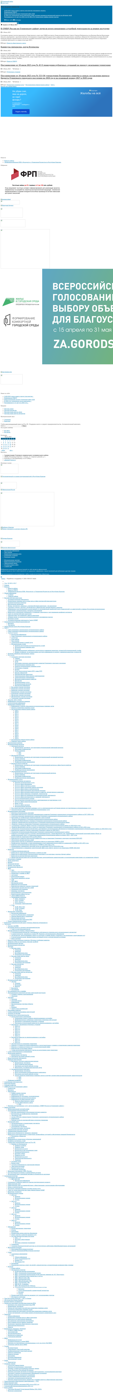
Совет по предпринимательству (20, 929)
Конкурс (17, 986)
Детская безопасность (14, 1333)
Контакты (11, 623)
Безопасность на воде (21, 1148)
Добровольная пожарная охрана (17, 1131)
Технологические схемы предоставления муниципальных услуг (30, 809)
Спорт (10, 1252)
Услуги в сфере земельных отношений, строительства (31, 793)
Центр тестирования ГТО (22, 1258)
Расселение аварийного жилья (20, 878)
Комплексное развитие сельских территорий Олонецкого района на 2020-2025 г (35, 830)
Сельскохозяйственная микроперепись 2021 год (18, 1386)
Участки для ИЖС (13, 926)
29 (4, 448)
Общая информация (10, 593)
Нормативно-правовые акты (15, 85)
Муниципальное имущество (16, 945)
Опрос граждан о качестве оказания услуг (24, 1234)
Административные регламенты (21, 781)
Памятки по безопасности (19, 1144)
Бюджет (17, 669)
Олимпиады (15, 1244)
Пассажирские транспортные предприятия (21, 1320)
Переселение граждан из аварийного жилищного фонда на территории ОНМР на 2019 (37, 841)
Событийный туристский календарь (19, 1349)
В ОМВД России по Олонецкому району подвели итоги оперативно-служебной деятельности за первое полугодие (55, 28)
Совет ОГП (18, 660)
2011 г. (17, 714)
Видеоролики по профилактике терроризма (24, 1113)
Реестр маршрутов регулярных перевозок (20, 1322)
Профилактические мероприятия (25, 762)
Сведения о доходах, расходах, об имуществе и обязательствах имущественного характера (35, 607)
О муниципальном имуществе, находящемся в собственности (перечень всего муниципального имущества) (43, 932)
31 (8, 448)
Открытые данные (9, 1363)
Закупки (13, 981)
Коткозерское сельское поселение (21, 692)
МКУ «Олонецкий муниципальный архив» (28, 1273)
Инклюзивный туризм (14, 1359)
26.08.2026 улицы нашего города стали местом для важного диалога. (25, 10)
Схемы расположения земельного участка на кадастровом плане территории (34, 1050)
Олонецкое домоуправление (23, 903)
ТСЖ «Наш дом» (20, 906)
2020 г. (17, 728)
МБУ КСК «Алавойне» (22, 1284)
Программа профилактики (23, 749)
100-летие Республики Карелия (13, 1300)
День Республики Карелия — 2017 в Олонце (17, 1298)
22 (4, 446)
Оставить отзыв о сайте (11, 565)
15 (4, 444)
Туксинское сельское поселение (20, 698)
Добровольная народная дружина (18, 1129)
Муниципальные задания (15, 1193)
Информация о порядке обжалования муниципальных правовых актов (32, 706)
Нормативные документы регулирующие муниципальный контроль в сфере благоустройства (43, 765)
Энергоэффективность (18, 895)
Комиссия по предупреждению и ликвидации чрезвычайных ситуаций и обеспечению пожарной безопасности (41, 1134)
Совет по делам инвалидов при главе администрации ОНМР (26, 1190)
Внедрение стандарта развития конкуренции (24, 1061)
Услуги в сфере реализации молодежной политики (30, 790)
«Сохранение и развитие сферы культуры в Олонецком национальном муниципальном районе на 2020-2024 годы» (46, 825)
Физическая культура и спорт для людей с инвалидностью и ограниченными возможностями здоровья (42, 1265)
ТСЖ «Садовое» (20, 908)
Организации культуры (18, 1269)
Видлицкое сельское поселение (20, 687)
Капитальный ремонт (17, 876)
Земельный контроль (17, 746)
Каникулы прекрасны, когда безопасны (20, 47)
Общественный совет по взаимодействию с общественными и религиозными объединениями (36, 1185)
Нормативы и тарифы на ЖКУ (20, 873)
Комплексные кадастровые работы (21, 1048)
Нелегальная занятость (14, 1053)
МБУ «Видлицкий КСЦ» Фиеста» (25, 1285)
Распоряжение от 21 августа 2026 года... (16, 403)
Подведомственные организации (25, 1271)
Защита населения (9, 1107)
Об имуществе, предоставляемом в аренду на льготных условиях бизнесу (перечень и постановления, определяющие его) (48, 935)
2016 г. (17, 722)
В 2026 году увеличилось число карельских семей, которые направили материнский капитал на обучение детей (38, 15)
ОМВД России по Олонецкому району (16, 1086)
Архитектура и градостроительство (18, 1015)
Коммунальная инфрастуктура (20, 894)
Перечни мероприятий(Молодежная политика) (25, 1250)
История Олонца (13, 1348)
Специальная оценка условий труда (22, 642)
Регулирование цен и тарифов (17, 991)
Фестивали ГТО (20, 1262)
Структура (14, 637)
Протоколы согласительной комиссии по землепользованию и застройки (37, 1023)
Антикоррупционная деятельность (18, 599)
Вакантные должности (14, 1191)
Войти (3, 578)
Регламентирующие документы (20, 1128)
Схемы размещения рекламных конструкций (21, 1012)
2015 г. (17, 720)
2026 (19, 1104)
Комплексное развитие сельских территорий (24, 886)
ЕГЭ (16, 1241)
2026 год (17, 1035)
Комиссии (11, 849)
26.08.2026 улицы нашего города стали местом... (18, 396)
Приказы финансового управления (21, 916)
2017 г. (17, 723)
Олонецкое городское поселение (21, 657)
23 (6, 446)
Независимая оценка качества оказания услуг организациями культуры (32, 1295)
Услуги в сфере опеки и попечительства (27, 789)
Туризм (6, 1346)
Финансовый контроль (18, 918)
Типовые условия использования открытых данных (23, 1368)
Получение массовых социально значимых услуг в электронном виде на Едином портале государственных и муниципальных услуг (51, 808)
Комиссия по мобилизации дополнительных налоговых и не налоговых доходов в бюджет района (41, 854)
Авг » (11, 450)
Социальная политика (11, 1176)
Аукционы (7, 419)
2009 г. (17, 711)
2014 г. (17, 719)
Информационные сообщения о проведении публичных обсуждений (36, 1020)
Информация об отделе (15, 1340)
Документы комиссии (17, 1125)
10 (8, 442)
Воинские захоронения (15, 1390)
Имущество (18, 680)
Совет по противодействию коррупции (20, 614)
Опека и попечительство (15, 1187)
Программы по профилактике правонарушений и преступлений (30, 817)
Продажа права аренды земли (13, 412)
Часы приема (8, 552)
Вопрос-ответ (15, 1163)
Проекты (17, 1196)
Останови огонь (16, 1161)
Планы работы (15, 1268)
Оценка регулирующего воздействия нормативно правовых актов (28, 1308)
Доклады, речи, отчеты (15, 700)
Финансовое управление (15, 911)
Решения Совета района (18, 741)
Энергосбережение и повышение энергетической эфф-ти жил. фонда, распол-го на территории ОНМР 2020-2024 (45, 848)
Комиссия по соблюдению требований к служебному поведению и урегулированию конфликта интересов (40, 612)
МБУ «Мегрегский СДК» (22, 1277)
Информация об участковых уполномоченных (25, 1096)
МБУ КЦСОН (15, 1179)
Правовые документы (17, 891)
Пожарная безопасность (22, 1152)
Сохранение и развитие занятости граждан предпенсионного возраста (29, 1182)
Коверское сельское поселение (20, 690)
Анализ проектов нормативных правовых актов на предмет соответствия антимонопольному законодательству (48, 1075)
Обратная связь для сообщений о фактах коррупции (23, 615)
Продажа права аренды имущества (14, 413)
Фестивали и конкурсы (18, 1297)
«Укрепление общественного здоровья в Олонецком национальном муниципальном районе (39, 821)
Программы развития (14, 1010)
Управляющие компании (18, 897)
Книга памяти (8, 1387)
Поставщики (15, 989)
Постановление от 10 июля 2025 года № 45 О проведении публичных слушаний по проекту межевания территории (56, 65)
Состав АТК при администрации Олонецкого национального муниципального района (37, 1117)
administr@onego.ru (10, 460)
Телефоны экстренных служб (16, 1141)
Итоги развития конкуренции (24, 1064)
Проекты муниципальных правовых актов (28, 666)
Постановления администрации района (37, 85)
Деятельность (12, 1091)
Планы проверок (20, 750)
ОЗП (12, 879)
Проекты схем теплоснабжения (20, 871)
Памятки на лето (20, 1155)
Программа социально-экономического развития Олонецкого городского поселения (40, 663)
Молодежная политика (15, 1247)
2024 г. (17, 735)
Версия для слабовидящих (9, 86)
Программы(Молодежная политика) (22, 1249)
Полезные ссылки (9, 557)
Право (6, 1360)
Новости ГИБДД (12, 61)
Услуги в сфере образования (23, 784)
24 (8, 446)
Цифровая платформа (14, 1080)
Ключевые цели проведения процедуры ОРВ (21, 1305)
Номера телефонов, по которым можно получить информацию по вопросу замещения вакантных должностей (48, 652)
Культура (10, 1266)
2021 (19, 752)
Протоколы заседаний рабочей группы (23, 1056)
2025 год (17, 1034)
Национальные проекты (15, 743)
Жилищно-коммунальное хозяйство (25, 679)
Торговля (10, 997)
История (20, 1292)
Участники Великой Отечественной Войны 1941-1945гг (25, 1389)
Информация (15, 1002)
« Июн (3, 450)
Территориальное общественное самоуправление (29, 676)
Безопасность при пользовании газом (26, 1150)
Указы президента (13, 860)
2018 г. (17, 725)
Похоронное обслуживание (19, 889)
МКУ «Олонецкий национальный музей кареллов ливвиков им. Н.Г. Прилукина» (39, 1274)
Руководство (11, 1088)
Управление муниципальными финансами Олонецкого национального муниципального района (40, 832)
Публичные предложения (22, 954)
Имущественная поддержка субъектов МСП (21, 930)
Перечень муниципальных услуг (25, 782)
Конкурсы (7, 421)
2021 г (17, 730)
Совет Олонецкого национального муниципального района (26, 629)
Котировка (18, 985)
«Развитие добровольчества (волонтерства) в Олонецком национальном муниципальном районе (40, 822)
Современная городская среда (13, 1082)
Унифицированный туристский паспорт (20, 1351)
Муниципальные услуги (22, 682)
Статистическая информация (16, 703)
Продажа (10, 946)
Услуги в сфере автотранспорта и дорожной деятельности (32, 797)
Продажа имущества (10, 410)
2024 (19, 1077)
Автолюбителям (13, 1332)
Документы (11, 625)
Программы (14, 1231)
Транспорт (7, 1314)
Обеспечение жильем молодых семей (22, 840)
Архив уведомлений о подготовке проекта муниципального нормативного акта (32, 1312)
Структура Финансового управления (22, 914)
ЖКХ (9, 868)
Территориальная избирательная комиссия (17, 622)
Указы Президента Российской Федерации (20, 1370)
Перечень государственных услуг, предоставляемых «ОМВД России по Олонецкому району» (36, 1106)
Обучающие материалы (18, 1169)
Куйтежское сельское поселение (21, 693)
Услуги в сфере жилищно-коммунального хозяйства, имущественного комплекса (39, 792)
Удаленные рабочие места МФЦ (17, 1344)
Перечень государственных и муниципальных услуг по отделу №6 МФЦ (30, 1343)
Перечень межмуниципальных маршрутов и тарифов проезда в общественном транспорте (35, 1379)
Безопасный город (13, 1121)
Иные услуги (19, 803)
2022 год (17, 1029)
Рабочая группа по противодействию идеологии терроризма (29, 1120)
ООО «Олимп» (19, 900)
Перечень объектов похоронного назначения (21, 1375)
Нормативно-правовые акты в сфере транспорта (22, 1317)
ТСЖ (12, 905)
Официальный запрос (10, 563)
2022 (19, 754)
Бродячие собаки (20, 1153)
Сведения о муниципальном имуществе (20, 1378)
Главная (6, 585)
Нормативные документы (19, 1055)
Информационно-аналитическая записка (23, 1098)
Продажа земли (9, 409)
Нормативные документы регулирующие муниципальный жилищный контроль (39, 757)
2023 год (17, 1031)
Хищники (18, 1160)
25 (10, 446)
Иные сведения (16, 938)
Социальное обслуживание (16, 1177)
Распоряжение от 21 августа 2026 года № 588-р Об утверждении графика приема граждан (31, 17)
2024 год (17, 1032)
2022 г (17, 731)
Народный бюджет (10, 1083)
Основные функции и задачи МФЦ (18, 1341)
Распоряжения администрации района (22, 739)
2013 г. (17, 717)
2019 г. (17, 727)
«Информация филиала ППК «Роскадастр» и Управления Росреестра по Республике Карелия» (32, 162)
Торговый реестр (16, 1000)
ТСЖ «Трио (18, 910)
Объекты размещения (14, 1352)
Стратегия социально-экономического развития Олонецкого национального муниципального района (42, 816)
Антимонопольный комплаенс (20, 1069)
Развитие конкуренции (15, 1059)
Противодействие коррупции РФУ (21, 919)
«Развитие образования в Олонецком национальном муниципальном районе (34, 819)
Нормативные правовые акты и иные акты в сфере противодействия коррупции (32, 601)
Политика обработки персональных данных (21, 653)
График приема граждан (18, 1093)
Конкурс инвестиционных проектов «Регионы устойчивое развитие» (29, 940)
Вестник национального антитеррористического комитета (29, 1112)
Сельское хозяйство (10, 1085)
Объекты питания (13, 1354)
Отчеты (17, 1199)
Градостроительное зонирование (21, 1016)
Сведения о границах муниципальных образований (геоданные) (27, 1373)
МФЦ (6, 1338)
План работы (15, 639)
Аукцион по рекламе (14, 1013)
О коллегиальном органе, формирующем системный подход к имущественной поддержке (38, 937)
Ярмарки (14, 1007)
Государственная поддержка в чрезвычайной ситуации (24, 1172)
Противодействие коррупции (13, 598)
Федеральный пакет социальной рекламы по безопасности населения (29, 1174)
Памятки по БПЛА (20, 1145)
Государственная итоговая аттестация (22, 1236)
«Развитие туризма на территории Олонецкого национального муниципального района (37, 824)
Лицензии (14, 996)
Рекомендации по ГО (17, 1168)
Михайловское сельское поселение (21, 696)
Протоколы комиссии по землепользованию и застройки (28, 1037)
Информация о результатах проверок (19, 701)
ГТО (12, 1255)
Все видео (7, 432)
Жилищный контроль (17, 755)
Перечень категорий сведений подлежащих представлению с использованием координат (35, 1371)
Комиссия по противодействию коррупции (24, 856)
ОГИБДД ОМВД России (15, 1330)
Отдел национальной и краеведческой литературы (33, 1290)
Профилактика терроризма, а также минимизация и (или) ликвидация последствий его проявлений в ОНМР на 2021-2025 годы (50, 843)
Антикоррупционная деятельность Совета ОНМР (23, 620)
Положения (14, 1263)
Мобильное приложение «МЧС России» (20, 1171)
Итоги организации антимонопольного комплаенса (30, 1072)
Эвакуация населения (17, 1166)
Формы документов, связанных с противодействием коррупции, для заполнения (32, 606)
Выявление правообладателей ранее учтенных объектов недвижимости (25, 922)
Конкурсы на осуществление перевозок (20, 1319)
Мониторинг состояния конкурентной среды (28, 1067)
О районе (10, 594)
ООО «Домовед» (20, 899)
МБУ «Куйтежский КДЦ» (22, 1279)
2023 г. (17, 733)
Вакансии (18, 649)
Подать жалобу (21, 112)
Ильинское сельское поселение (20, 688)
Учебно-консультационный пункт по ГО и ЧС (22, 1142)
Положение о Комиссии (18, 1136)
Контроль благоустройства (19, 763)
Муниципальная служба (18, 644)
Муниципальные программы (16, 811)
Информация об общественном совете (22, 1099)
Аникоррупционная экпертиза (17, 602)
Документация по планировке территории (24, 1043)
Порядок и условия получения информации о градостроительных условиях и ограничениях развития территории (45, 1045)
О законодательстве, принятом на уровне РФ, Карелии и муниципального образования (37, 934)
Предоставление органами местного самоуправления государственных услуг (38, 800)
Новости (6, 586)
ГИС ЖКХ (14, 881)
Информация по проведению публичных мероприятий (24, 1139)
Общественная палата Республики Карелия (17, 626)
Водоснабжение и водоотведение (21, 892)
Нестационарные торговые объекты (22, 1004)
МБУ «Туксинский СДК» (22, 1282)
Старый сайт (8, 566)
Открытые (18, 949)
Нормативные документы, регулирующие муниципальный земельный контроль (39, 747)
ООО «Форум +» (20, 902)
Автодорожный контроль (19, 771)
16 (6, 444)
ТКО (12, 870)
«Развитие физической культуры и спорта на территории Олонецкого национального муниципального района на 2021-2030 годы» (50, 827)
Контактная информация (11, 550)
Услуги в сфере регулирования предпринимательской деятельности (35, 795)
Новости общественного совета (16, 43)
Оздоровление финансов (15, 867)
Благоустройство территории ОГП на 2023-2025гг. (26, 836)
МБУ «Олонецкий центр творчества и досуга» (29, 1276)
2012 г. (17, 715)
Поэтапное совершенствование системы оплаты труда (24, 1188)
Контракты (14, 988)
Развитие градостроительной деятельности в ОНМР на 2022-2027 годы (32, 844)
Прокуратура (12, 1362)
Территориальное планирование (24, 677)
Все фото (7, 430)
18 (10, 444)
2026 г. (17, 738)
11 (10, 442)
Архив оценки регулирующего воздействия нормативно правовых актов (30, 1311)
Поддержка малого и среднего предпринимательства (24, 927)
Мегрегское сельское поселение (20, 695)
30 (6, 448)
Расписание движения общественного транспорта (23, 1324)
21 (1, 446)
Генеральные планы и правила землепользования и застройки (33, 1018)
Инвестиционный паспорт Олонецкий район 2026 (19, 14)
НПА (12, 1005)
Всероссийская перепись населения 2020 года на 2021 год (21, 1384)
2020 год (17, 1026)
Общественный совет (14, 1184)
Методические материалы (15, 604)
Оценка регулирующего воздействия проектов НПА (20, 1303)
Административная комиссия (20, 851)
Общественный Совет (11, 1383)
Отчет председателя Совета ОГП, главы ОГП (28, 671)
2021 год (17, 1027)
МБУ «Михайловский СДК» (23, 1281)
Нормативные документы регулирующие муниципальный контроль (35, 773)
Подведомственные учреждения (21, 1228)
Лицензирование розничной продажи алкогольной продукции (27, 992)
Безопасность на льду (21, 1156)
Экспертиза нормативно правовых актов (20, 1309)
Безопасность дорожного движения (15, 1328)
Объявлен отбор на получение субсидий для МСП (23, 942)
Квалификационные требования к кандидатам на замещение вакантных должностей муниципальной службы (48, 650)
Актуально (14, 875)
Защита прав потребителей (19, 1008)
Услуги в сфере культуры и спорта (25, 785)
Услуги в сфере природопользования (26, 801)
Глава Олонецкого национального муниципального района (26, 631)
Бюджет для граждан (14, 865)
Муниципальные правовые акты (25, 647)
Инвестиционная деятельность (17, 1058)
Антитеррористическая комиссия (18, 1110)
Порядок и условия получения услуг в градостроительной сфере (30, 1047)
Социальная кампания (14, 1336)
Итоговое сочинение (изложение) (25, 1242)
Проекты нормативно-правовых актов (22, 707)
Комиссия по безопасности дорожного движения (22, 1133)
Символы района (13, 596)
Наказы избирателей (21, 672)
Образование (12, 1227)
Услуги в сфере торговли (22, 805)
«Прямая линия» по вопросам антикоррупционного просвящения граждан (30, 617)
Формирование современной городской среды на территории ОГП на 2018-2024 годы (37, 846)
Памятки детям (19, 1147)
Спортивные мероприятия (19, 1254)
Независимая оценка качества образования (24, 1233)
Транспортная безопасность (23, 1158)
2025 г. (53, 85)
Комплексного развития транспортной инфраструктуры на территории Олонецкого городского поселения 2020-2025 (46, 838)
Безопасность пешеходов (15, 1335)
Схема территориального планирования (20, 1051)
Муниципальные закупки (12, 560)
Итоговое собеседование (22, 1239)
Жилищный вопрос (17, 883)
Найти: (3, 426)
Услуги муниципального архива (24, 798)
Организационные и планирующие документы (25, 1123)
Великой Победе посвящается (13, 1301)
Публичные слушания (13, 72)
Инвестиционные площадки (12, 561)
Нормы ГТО (18, 1260)
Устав (16, 661)
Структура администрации (16, 1365)
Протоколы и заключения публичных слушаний (29, 1021)
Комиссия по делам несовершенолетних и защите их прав (28, 852)
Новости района (9, 160)
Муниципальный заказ (15, 980)
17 (8, 444)
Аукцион (17, 983)
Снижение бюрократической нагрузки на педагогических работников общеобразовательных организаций (43, 1246)
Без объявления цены (21, 953)
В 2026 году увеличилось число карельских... (18, 401)
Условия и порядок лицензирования (22, 994)
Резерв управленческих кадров (17, 921)
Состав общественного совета (24, 1102)
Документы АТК (16, 1115)
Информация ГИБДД (10, 12)
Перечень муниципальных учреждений (20, 1367)
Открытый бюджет (13, 864)
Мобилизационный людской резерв (18, 1109)
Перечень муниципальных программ (22, 813)
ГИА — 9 (18, 1238)
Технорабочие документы (19, 1126)
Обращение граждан (17, 1094)
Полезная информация (14, 1357)
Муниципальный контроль (23, 684)
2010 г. (17, 712)
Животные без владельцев (19, 884)
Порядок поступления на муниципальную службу (30, 645)
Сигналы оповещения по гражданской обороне (25, 1164)
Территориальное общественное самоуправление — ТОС (21, 1381)
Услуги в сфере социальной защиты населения (29, 787)
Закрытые (18, 951)
